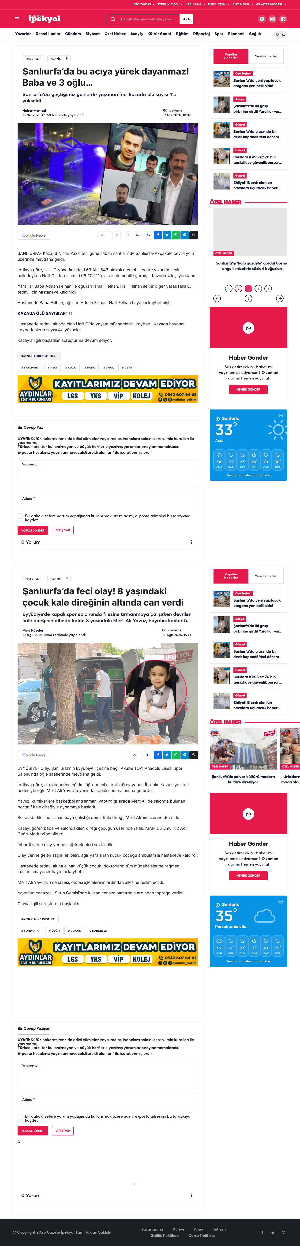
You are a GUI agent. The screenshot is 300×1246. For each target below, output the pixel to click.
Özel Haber (115, 34)
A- (148, 235)
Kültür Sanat (159, 34)
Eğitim (182, 34)
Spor (218, 34)
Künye (178, 1229)
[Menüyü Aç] (17, 19)
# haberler (98, 931)
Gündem (73, 34)
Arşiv (198, 1229)
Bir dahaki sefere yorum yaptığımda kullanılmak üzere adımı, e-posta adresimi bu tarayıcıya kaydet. (107, 518)
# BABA (89, 367)
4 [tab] (258, 284)
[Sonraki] (280, 294)
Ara (186, 19)
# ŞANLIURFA (30, 367)
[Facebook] (262, 1232)
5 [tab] (268, 284)
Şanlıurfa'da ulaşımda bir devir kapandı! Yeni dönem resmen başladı (256, 137)
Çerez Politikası (202, 1236)
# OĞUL (108, 367)
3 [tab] (248, 284)
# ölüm (54, 931)
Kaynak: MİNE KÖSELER (38, 919)
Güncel (240, 124)
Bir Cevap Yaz (30, 428)
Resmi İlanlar (48, 34)
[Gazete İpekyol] (44, 19)
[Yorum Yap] (127, 235)
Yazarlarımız (152, 1229)
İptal (46, 1028)
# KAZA (70, 367)
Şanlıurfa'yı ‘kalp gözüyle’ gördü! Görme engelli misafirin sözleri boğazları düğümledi (248, 269)
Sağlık (255, 34)
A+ (138, 235)
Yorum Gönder (33, 530)
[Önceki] (217, 294)
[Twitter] (273, 1232)
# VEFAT (128, 367)
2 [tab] (239, 284)
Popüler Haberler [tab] (231, 56)
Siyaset (93, 34)
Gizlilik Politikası (164, 1236)
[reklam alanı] (108, 389)
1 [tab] (228, 284)
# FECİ (52, 367)
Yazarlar (23, 34)
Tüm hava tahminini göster (248, 471)
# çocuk (74, 931)
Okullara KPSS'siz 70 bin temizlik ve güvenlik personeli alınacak (258, 163)
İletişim (219, 1229)
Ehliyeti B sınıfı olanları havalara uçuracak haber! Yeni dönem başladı (255, 188)
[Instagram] (283, 1232)
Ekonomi (236, 34)
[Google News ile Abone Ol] (34, 235)
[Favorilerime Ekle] (116, 235)
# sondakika (31, 931)
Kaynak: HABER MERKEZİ (39, 356)
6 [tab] (248, 294)
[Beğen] (104, 235)
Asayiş (136, 34)
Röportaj (201, 34)
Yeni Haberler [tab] (266, 56)
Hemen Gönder (248, 385)
